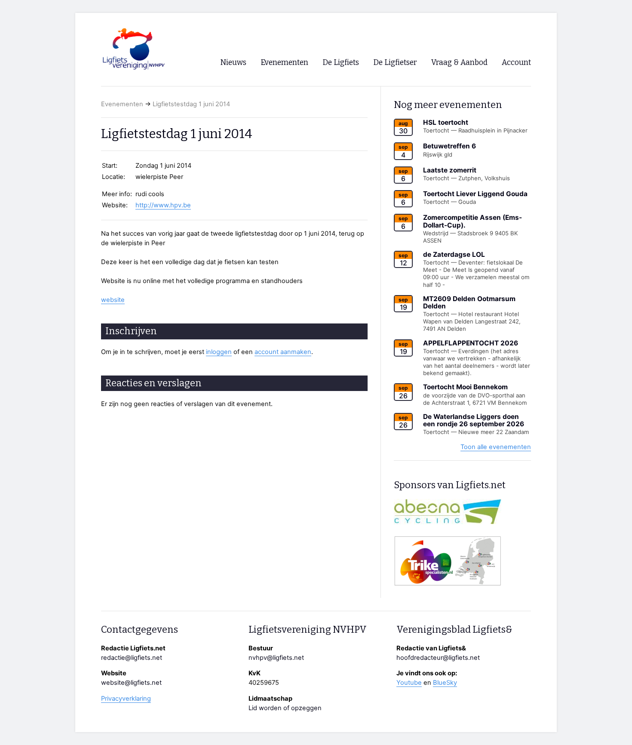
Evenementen (122, 104)
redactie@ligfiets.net (131, 658)
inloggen (219, 352)
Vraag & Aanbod (459, 62)
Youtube (409, 683)
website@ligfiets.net (131, 683)
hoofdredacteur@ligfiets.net (438, 658)
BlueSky (445, 683)
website (113, 300)
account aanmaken (283, 352)
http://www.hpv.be (163, 205)
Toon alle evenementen (495, 447)
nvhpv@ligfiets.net (276, 658)
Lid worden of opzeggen (285, 708)
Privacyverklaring (126, 698)
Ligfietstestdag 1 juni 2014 (191, 104)
